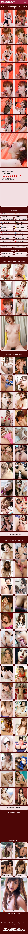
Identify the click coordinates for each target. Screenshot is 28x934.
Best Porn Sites (20, 241)
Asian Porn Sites (6, 241)
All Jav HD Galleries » (14, 534)
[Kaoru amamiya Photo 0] (7, 18)
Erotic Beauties (6, 214)
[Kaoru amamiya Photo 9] (21, 88)
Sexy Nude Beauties (7, 219)
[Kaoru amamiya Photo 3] (21, 36)
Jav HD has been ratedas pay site (8, 175)
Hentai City (19, 216)
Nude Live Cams (14, 813)
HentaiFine (19, 214)
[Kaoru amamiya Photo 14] (14, 150)
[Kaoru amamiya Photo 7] (21, 71)
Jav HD (14, 355)
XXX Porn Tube (6, 222)
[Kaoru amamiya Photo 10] (7, 106)
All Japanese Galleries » (14, 807)
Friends (14, 211)
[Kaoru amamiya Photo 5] (21, 53)
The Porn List (5, 225)
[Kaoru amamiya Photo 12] (7, 123)
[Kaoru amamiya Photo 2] (7, 36)
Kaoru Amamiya (14, 6)
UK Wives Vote (6, 256)
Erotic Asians (5, 233)
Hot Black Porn (20, 238)
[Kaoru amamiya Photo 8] (7, 88)
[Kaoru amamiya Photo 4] (7, 53)
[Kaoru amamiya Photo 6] (7, 71)
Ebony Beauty (5, 230)
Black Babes (19, 233)
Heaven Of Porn (6, 227)
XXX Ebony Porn (20, 244)
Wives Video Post (20, 246)
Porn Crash (5, 246)
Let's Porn (4, 216)
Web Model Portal (20, 235)
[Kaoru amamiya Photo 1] (21, 18)
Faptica (4, 244)
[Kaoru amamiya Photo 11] (21, 106)
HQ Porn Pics (19, 225)
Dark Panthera (20, 227)
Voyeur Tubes (5, 238)
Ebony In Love (20, 222)
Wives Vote (19, 253)
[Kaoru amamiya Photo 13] (21, 123)
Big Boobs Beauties (21, 219)
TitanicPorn (5, 235)
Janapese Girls (20, 230)
